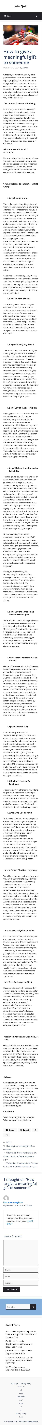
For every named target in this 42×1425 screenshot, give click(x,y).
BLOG (8, 1142)
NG (21, 1407)
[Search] (33, 1307)
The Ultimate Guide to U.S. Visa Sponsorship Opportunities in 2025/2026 (19, 1360)
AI (21, 1390)
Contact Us (21, 1396)
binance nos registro (13, 1202)
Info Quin (21, 6)
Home (21, 1403)
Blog (21, 1393)
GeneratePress (32, 1421)
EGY (21, 1400)
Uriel (21, 1417)
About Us (14, 1383)
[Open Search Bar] (37, 16)
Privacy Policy (25, 1383)
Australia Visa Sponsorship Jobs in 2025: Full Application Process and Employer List (21, 1334)
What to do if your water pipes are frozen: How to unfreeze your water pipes (20, 1156)
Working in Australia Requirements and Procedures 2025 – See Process (19, 1344)
